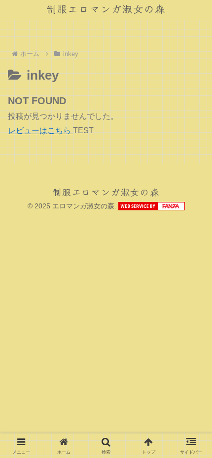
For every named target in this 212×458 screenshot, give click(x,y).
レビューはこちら (40, 130)
